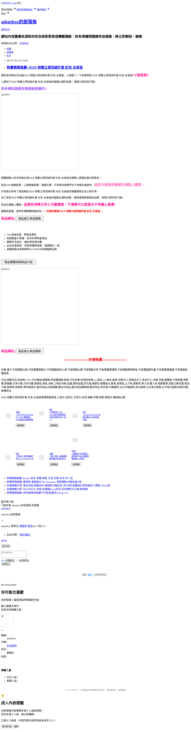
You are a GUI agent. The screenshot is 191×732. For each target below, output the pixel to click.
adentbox (5, 508)
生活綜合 (24, 43)
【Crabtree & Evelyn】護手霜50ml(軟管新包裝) (92, 417)
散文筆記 (25, 534)
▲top (4, 540)
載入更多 (6, 546)
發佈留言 (6, 564)
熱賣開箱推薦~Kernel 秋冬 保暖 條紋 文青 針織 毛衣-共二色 (40, 478)
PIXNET (74, 690)
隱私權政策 (111, 690)
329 (84, 412)
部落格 (10, 52)
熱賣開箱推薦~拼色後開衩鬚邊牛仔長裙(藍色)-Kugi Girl (37, 492)
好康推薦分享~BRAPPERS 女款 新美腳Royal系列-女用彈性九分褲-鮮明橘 (47, 489)
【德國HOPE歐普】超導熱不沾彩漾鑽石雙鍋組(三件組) (80, 456)
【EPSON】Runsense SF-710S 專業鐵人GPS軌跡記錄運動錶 (24, 417)
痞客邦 (23, 526)
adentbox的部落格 (19, 21)
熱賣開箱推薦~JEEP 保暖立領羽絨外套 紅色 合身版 (45, 67)
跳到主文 (5, 29)
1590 (73, 451)
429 (17, 454)
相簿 (9, 49)
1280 (51, 454)
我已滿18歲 (6, 726)
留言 (30, 526)
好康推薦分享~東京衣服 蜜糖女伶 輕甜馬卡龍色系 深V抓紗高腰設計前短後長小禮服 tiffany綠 (58, 485)
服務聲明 (122, 690)
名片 (9, 55)
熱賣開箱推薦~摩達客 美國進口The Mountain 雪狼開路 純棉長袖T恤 (44, 481)
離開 (16, 726)
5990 (18, 412)
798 (50, 410)
